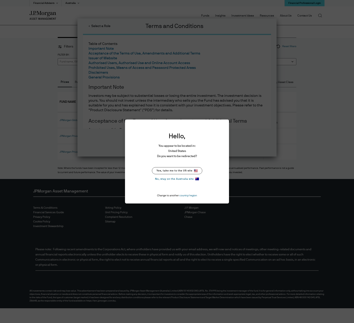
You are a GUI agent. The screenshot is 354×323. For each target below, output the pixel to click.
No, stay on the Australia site (174, 179)
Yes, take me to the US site (174, 170)
